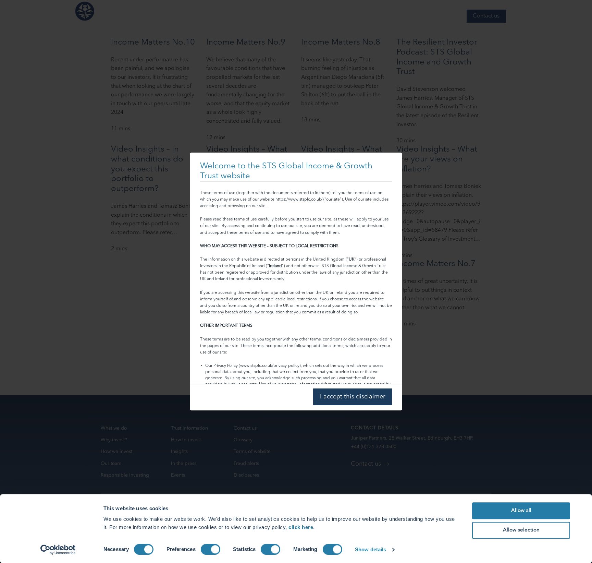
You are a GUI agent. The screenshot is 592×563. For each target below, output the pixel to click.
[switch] (210, 549)
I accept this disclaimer (352, 397)
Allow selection (521, 530)
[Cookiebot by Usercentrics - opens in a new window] (58, 549)
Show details (370, 549)
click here (300, 527)
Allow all (521, 510)
